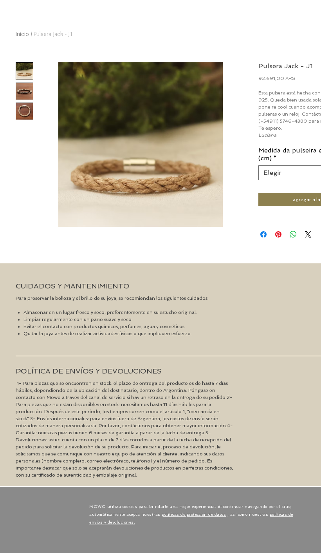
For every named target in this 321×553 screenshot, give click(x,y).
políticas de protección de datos (194, 514)
